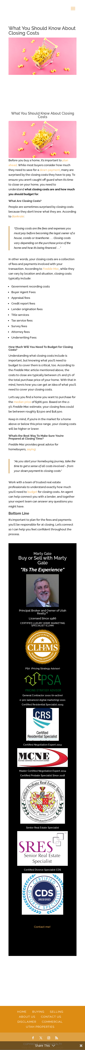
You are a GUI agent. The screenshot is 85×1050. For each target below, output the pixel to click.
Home (22, 1011)
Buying (38, 1011)
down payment (50, 170)
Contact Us (51, 1016)
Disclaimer (26, 1021)
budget (32, 491)
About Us (27, 1016)
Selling (56, 1011)
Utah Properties (40, 1026)
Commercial (52, 1021)
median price (22, 402)
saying (31, 449)
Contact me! (42, 926)
